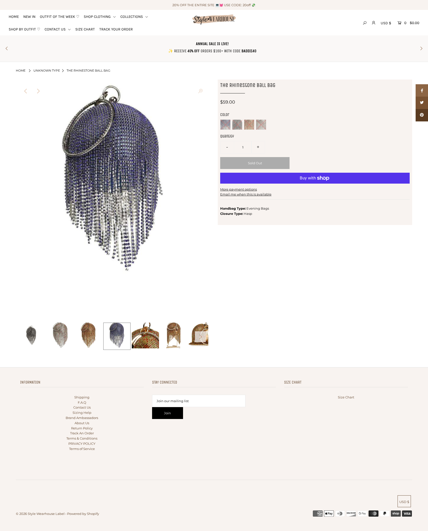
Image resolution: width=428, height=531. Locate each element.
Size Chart (346, 397)
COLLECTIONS (132, 16)
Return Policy (82, 428)
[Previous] (25, 91)
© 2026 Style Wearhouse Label (40, 514)
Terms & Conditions (81, 438)
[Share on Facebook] (422, 90)
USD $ (386, 23)
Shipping (81, 397)
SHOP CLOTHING (98, 16)
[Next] (37, 91)
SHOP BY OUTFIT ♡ (24, 29)
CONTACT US (56, 29)
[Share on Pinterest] (422, 115)
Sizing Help (82, 413)
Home (21, 70)
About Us (82, 423)
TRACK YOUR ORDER (116, 29)
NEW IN (29, 16)
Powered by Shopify (83, 514)
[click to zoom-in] (200, 91)
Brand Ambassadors (82, 418)
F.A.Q (82, 402)
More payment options (238, 189)
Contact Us (82, 407)
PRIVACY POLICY (81, 444)
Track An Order (82, 433)
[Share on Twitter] (422, 103)
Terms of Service (82, 449)
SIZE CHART (85, 29)
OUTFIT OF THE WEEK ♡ (59, 16)
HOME (14, 16)
